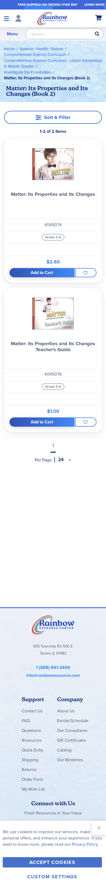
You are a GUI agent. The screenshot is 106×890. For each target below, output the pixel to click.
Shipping (30, 760)
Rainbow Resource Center (53, 624)
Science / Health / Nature (41, 49)
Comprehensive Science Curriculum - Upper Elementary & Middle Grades (53, 63)
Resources (31, 740)
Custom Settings (52, 876)
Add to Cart (42, 272)
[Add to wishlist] (85, 272)
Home (9, 49)
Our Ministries (70, 760)
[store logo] (52, 18)
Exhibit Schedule (72, 721)
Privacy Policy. (85, 844)
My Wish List (33, 789)
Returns (29, 769)
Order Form (32, 779)
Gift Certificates (71, 740)
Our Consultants (72, 730)
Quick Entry (32, 750)
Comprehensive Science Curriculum (35, 55)
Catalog (64, 750)
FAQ (26, 721)
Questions (31, 730)
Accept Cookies (52, 862)
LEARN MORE (94, 4)
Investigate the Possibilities (27, 72)
